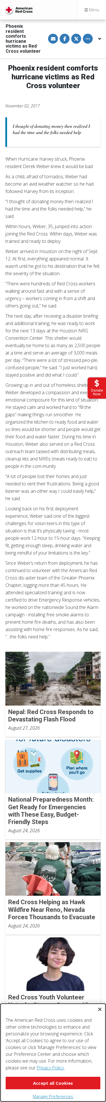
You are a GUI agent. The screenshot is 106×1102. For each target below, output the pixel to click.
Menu (93, 9)
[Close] (100, 1009)
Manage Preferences (53, 1096)
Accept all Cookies (53, 1083)
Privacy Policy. (50, 1068)
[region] (53, 1052)
